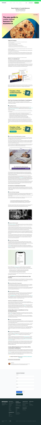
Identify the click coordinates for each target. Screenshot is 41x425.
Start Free (36, 2)
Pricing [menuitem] (16, 410)
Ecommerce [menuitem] (10, 410)
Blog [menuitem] (29, 402)
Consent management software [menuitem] (18, 403)
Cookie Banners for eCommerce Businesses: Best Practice (15, 45)
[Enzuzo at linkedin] (9, 421)
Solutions (14, 2)
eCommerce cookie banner (12, 224)
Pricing (17, 2)
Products (11, 2)
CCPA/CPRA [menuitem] (10, 414)
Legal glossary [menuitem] (30, 404)
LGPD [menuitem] (9, 415)
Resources (20, 2)
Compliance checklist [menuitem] (18, 413)
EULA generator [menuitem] (24, 404)
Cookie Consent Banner (17, 359)
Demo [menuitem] (16, 411)
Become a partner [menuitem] (17, 412)
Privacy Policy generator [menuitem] (25, 402)
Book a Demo (31, 2)
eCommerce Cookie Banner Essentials (12, 44)
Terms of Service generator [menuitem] (25, 403)
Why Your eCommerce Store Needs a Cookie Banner (14, 43)
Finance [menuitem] (9, 409)
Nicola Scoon (17, 11)
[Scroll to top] (39, 423)
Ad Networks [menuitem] (10, 404)
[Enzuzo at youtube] (10, 421)
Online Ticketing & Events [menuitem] (11, 402)
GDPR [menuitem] (9, 413)
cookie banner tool (13, 295)
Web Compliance (10, 359)
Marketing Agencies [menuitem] (11, 403)
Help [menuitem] (29, 403)
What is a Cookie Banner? (11, 42)
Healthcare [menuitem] (10, 408)
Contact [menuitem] (16, 409)
